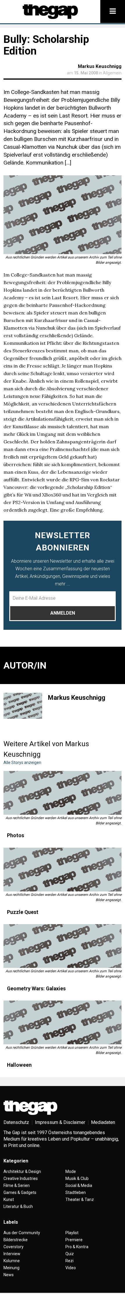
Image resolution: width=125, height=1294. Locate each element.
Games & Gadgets (19, 1192)
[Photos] (62, 793)
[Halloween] (62, 1022)
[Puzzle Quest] (62, 869)
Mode (70, 1171)
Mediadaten (103, 1122)
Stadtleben (75, 1192)
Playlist (71, 1232)
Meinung (11, 1267)
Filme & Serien (16, 1185)
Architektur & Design (22, 1171)
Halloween (19, 1065)
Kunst (8, 1199)
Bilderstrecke (15, 1239)
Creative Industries (20, 1178)
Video (70, 1267)
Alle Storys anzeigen (22, 762)
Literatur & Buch (18, 1206)
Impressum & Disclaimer (60, 1122)
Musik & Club (77, 1178)
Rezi (69, 1260)
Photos (15, 835)
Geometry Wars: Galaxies (36, 989)
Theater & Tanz (79, 1199)
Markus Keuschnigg (100, 66)
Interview (11, 1253)
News (8, 1274)
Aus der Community (21, 1232)
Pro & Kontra (76, 1246)
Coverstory (13, 1246)
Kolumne (11, 1260)
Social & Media (78, 1185)
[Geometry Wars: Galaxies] (62, 946)
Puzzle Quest (22, 912)
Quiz (69, 1253)
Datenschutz (16, 1122)
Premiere (74, 1239)
